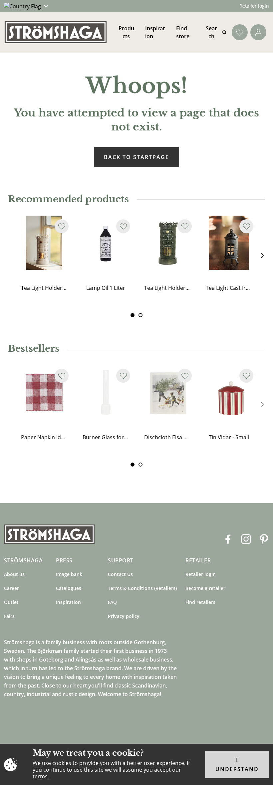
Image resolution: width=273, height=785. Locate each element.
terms (40, 776)
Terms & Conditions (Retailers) (142, 588)
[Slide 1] (140, 315)
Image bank (69, 574)
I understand (237, 764)
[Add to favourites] (62, 226)
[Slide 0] (132, 315)
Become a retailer (205, 588)
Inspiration (68, 602)
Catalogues (68, 588)
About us (14, 574)
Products (126, 32)
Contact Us (120, 574)
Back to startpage (136, 157)
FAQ (112, 602)
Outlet (11, 602)
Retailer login (254, 6)
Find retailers (200, 602)
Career (11, 588)
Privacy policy (123, 616)
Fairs (9, 616)
